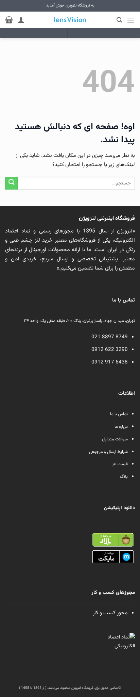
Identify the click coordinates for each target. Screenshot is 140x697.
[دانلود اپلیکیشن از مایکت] (113, 557)
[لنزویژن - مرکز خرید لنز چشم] (70, 20)
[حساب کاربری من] (21, 19)
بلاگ (124, 476)
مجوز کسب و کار (110, 613)
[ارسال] (11, 183)
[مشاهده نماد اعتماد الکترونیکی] (119, 648)
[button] (131, 20)
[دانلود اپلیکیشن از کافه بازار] (113, 540)
